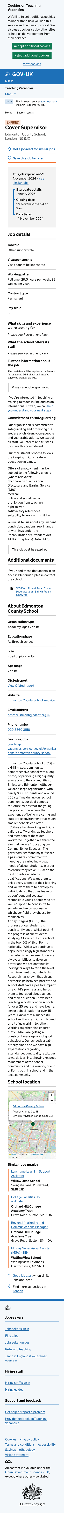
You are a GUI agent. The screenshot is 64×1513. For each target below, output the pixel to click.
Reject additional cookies (32, 55)
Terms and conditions (20, 1444)
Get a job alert (23, 1276)
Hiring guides (14, 1389)
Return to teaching (18, 1349)
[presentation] (32, 1124)
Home (8, 112)
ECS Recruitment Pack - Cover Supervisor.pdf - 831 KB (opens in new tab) (34, 591)
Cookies (10, 1439)
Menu (9, 94)
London (18, 1291)
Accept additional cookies (32, 46)
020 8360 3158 (19, 730)
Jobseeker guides (17, 1342)
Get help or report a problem (25, 1412)
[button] (33, 1124)
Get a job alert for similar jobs (34, 149)
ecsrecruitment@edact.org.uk (29, 715)
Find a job (12, 1336)
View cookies (32, 64)
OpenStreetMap (37, 1154)
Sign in (9, 80)
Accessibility (47, 1444)
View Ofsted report (21, 686)
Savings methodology (20, 1450)
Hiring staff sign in (17, 1383)
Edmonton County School (28, 1106)
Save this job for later (28, 158)
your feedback (49, 101)
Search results (25, 112)
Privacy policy (29, 1439)
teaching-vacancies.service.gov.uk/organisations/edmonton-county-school (32, 748)
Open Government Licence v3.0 (27, 1472)
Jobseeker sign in (17, 1329)
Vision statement (17, 1455)
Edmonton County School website (31, 700)
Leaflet (14, 1154)
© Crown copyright (32, 1504)
